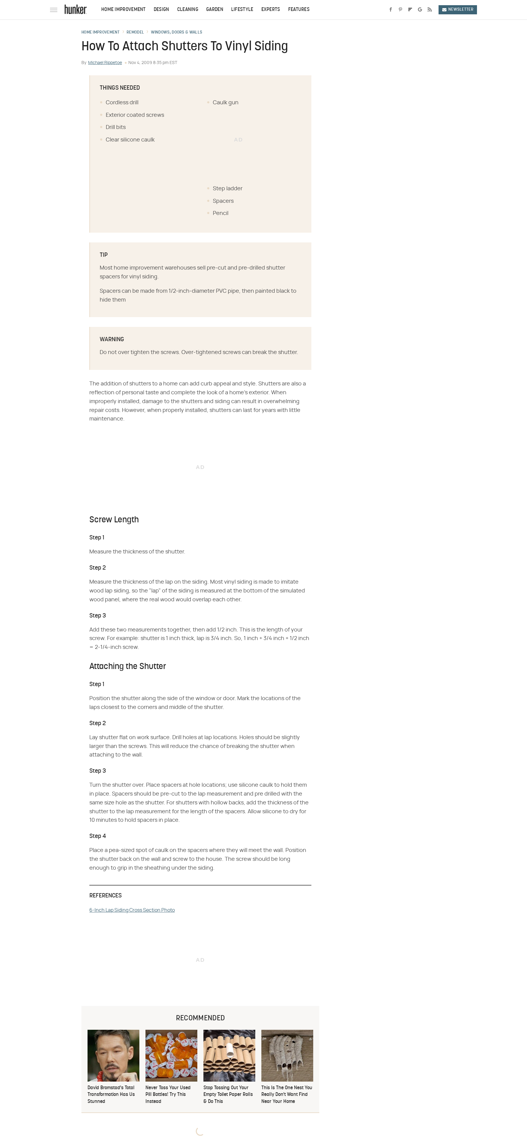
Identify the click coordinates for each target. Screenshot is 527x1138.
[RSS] (430, 10)
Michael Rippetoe (105, 63)
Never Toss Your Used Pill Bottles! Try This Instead (168, 1095)
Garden (214, 9)
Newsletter (460, 9)
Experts (270, 9)
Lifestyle (242, 9)
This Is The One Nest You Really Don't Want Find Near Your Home (286, 1095)
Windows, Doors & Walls (177, 32)
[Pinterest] (400, 10)
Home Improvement (123, 9)
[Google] (420, 10)
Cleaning (187, 9)
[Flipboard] (410, 10)
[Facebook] (391, 10)
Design (161, 9)
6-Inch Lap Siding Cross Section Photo (132, 910)
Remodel (135, 32)
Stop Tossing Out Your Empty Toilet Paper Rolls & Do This (228, 1095)
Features (299, 9)
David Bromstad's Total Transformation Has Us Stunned (111, 1095)
